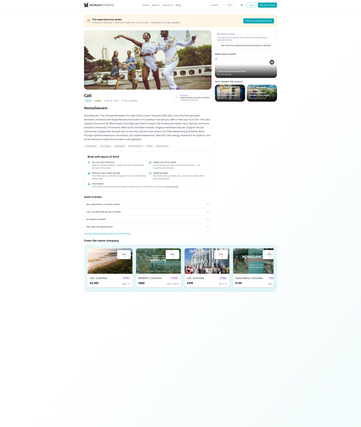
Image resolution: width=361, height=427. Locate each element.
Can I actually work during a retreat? (103, 211)
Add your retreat (267, 5)
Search (155, 5)
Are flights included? (96, 219)
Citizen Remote (171, 186)
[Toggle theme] (242, 5)
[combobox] (216, 5)
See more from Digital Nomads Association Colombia (246, 45)
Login (251, 5)
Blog (178, 5)
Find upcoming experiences (259, 20)
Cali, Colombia (130, 100)
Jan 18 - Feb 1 (113, 100)
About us (167, 5)
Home (145, 5)
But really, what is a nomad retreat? (103, 204)
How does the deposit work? (99, 226)
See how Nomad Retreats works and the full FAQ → (108, 233)
